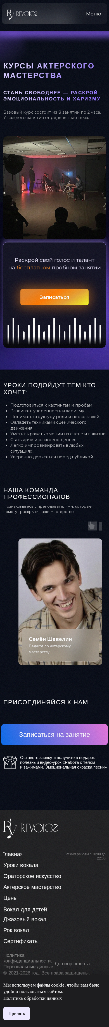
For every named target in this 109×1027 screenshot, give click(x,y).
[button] (94, 13)
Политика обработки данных (32, 998)
